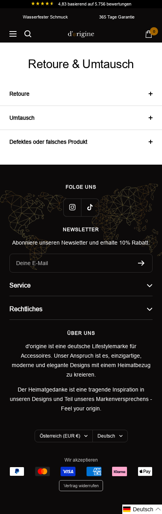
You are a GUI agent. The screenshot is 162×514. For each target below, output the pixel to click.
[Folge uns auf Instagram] (72, 207)
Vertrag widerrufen (81, 485)
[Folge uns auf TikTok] (90, 207)
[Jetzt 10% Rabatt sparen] (141, 263)
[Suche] (27, 33)
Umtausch (22, 118)
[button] (142, 509)
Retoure (19, 94)
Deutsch (106, 436)
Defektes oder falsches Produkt (48, 142)
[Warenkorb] (149, 34)
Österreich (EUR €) (60, 436)
